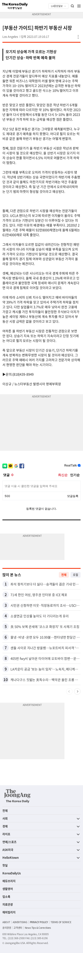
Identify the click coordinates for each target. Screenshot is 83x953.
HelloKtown (10, 857)
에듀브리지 (9, 881)
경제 (5, 826)
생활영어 (7, 889)
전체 (63, 575)
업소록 (6, 896)
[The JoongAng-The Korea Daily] (17, 796)
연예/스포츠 (9, 842)
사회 (5, 818)
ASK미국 (7, 850)
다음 (77, 691)
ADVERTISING (20, 922)
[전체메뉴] (79, 6)
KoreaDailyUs (11, 873)
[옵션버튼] (78, 36)
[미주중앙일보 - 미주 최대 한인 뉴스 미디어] (15, 6)
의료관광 (7, 904)
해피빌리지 (9, 912)
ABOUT (6, 922)
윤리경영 (6, 928)
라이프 (6, 834)
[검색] (72, 6)
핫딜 (5, 865)
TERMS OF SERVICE (61, 922)
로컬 (75, 575)
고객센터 (17, 928)
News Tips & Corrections (38, 928)
